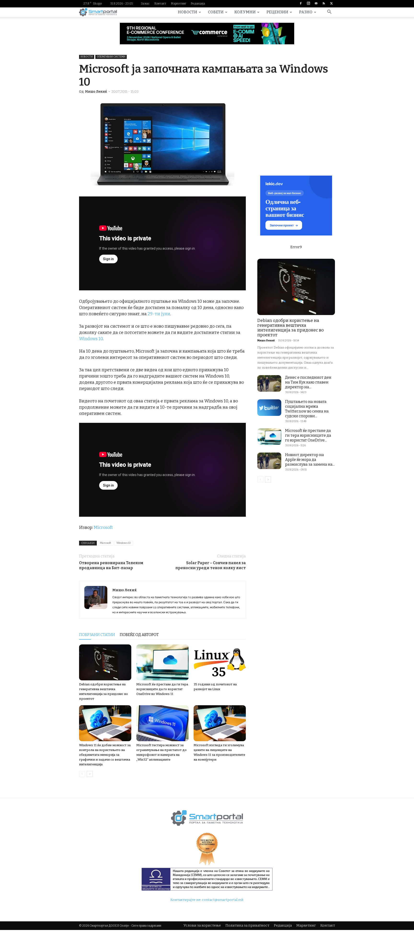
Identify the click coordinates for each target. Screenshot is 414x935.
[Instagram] (308, 3)
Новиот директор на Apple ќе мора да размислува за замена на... (310, 460)
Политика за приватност (247, 926)
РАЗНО (305, 12)
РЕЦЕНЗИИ (277, 12)
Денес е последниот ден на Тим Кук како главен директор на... (308, 382)
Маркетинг (178, 3)
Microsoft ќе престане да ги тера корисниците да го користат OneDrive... (308, 435)
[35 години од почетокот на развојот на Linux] (220, 662)
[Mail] (316, 3)
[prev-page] (82, 774)
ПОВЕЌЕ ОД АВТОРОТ (139, 634)
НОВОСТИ (187, 12)
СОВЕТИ (216, 12)
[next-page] (90, 774)
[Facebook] (300, 3)
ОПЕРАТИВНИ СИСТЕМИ (111, 56)
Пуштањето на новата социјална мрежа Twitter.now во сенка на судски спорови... (307, 408)
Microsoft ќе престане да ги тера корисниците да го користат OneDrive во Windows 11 (162, 689)
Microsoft (103, 527)
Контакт (160, 3)
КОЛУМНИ (245, 12)
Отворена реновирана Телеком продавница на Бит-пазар (111, 565)
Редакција (198, 3)
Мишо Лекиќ (96, 92)
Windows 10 (91, 338)
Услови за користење (202, 926)
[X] (331, 3)
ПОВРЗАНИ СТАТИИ (97, 634)
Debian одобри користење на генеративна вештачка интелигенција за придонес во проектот (290, 328)
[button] (329, 13)
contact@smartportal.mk (222, 900)
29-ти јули (159, 313)
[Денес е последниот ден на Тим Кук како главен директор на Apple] (269, 383)
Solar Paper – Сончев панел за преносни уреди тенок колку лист (210, 565)
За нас (145, 3)
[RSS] (323, 3)
